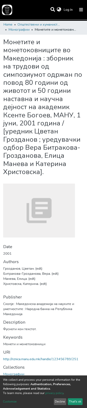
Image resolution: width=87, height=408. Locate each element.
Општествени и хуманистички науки (39, 24)
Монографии (19, 29)
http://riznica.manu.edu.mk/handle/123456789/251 (40, 359)
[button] (59, 9)
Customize (10, 402)
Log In (68, 9)
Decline (60, 402)
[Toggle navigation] (81, 9)
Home (7, 24)
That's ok (75, 402)
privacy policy (54, 393)
